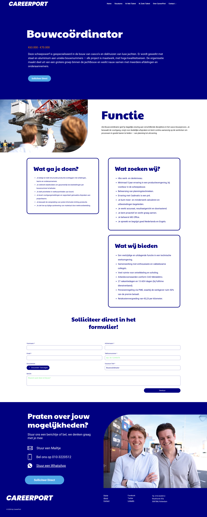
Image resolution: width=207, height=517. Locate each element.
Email (29, 353)
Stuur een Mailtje (49, 448)
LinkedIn (131, 501)
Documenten (31, 363)
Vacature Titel (110, 363)
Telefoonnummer (111, 353)
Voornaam (31, 343)
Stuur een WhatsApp (51, 465)
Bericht (29, 374)
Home (106, 496)
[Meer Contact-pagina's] (175, 3)
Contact (106, 501)
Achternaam (109, 343)
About (106, 498)
